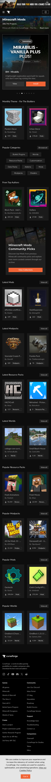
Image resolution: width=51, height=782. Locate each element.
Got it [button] (25, 776)
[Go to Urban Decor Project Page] (38, 123)
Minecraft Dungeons (9, 711)
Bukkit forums (32, 707)
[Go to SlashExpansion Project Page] (38, 303)
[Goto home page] (8, 12)
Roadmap (30, 703)
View (15, 84)
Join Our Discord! (33, 687)
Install (35, 84)
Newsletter (31, 699)
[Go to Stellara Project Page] (38, 204)
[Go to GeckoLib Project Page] (13, 581)
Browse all (43, 148)
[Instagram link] (3, 674)
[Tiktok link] (8, 674)
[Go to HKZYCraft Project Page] (13, 396)
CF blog (29, 695)
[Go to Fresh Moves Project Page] (38, 488)
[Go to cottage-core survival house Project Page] (13, 442)
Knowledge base (33, 721)
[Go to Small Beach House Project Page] (38, 442)
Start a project (7, 725)
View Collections (26, 270)
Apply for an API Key (9, 737)
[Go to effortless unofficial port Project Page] (13, 303)
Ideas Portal (31, 691)
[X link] (21, 674)
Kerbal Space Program (10, 707)
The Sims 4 (6, 699)
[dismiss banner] (47, 2)
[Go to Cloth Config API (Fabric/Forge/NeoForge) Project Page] (38, 581)
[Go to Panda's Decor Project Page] (13, 123)
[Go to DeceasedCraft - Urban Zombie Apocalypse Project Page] (38, 535)
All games (5, 687)
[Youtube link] (12, 674)
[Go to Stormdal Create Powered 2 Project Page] (13, 350)
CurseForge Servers (34, 711)
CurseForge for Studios (35, 742)
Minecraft (5, 691)
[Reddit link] (26, 674)
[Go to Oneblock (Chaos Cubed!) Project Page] (13, 627)
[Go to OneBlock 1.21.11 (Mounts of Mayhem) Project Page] (38, 627)
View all (44, 282)
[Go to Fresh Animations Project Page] (13, 488)
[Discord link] (17, 674)
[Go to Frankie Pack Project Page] (38, 350)
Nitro (29, 750)
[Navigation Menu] (3, 12)
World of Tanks (7, 715)
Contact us (31, 729)
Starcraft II (6, 703)
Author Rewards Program (11, 733)
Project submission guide (11, 729)
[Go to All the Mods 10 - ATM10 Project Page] (13, 535)
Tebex (29, 746)
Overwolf (30, 738)
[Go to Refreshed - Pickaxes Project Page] (38, 396)
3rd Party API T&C (9, 741)
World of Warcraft (9, 695)
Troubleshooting (33, 725)
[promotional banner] (25, 4)
